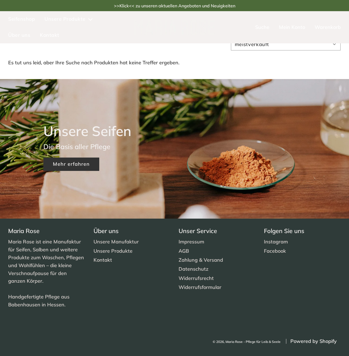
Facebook (275, 251)
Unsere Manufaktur (116, 242)
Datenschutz (193, 269)
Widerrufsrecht (196, 278)
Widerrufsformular (200, 287)
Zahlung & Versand (201, 260)
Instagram (276, 242)
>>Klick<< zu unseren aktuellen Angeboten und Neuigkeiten (174, 5)
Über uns (19, 35)
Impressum (191, 242)
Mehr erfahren (71, 164)
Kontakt (49, 35)
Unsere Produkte (113, 251)
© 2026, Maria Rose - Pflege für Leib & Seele (247, 342)
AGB (184, 251)
